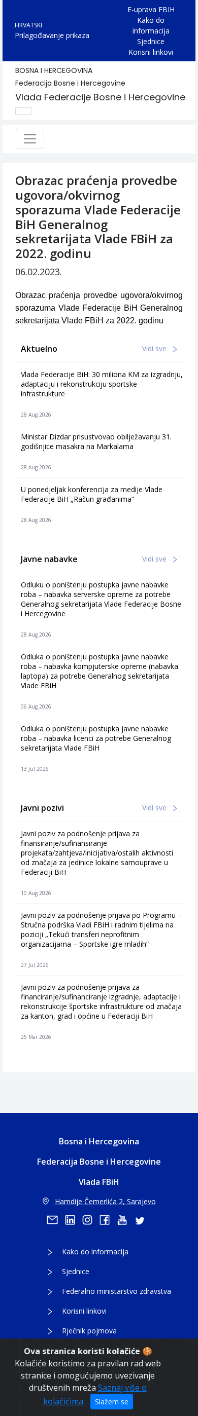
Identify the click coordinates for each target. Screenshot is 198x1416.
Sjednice (150, 41)
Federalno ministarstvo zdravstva (116, 1291)
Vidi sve (155, 348)
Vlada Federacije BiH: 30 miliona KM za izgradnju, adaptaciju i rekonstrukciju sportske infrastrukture (102, 383)
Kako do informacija (151, 25)
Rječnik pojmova (89, 1330)
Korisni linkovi (150, 52)
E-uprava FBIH (151, 9)
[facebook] (108, 1220)
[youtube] (125, 1220)
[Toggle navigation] (30, 139)
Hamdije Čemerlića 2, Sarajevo (105, 1201)
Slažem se (111, 1401)
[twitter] (142, 1220)
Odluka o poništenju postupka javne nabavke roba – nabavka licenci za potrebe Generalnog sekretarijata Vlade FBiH (96, 738)
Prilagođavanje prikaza (52, 35)
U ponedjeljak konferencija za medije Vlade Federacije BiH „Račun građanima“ (91, 494)
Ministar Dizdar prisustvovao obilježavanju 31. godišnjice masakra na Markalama (96, 441)
